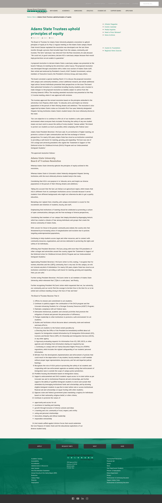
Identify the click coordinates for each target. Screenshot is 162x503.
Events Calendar (110, 27)
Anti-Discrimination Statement (40, 470)
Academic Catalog (36, 459)
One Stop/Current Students (115, 468)
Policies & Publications (114, 470)
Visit (95, 446)
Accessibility (35, 461)
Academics (66, 11)
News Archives (110, 35)
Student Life (102, 11)
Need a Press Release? (113, 32)
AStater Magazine (111, 24)
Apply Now (129, 11)
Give (122, 446)
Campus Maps (35, 478)
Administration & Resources (39, 466)
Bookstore (34, 475)
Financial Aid (110, 461)
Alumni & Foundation (112, 48)
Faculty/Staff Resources (114, 459)
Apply (39, 446)
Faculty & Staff (112, 4)
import (45, 38)
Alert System (35, 468)
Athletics (90, 11)
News (34, 17)
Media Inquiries (110, 29)
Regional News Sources (113, 51)
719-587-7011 (70, 468)
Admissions (78, 11)
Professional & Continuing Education (118, 478)
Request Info (67, 446)
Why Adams (54, 11)
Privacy (109, 475)
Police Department (112, 473)
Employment (35, 482)
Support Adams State (113, 480)
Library (109, 463)
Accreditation (35, 463)
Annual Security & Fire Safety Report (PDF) (44, 473)
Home (29, 17)
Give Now (135, 4)
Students (88, 4)
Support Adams (116, 11)
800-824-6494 (70, 466)
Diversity (33, 480)
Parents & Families (99, 4)
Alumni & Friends (125, 4)
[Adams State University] (37, 11)
